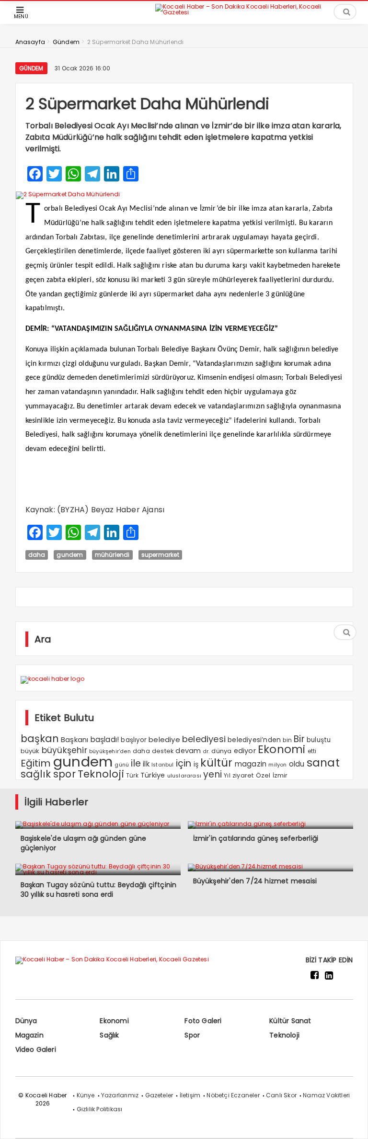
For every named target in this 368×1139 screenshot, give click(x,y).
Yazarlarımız (119, 1095)
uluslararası (184, 775)
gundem (70, 555)
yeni (212, 774)
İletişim (190, 1095)
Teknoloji (101, 774)
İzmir (280, 775)
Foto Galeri (202, 1021)
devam (188, 751)
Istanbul (162, 764)
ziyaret (242, 775)
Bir (299, 739)
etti (312, 751)
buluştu (319, 739)
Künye (86, 1095)
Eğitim (36, 763)
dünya (221, 751)
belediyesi (204, 739)
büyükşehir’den (110, 751)
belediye (164, 739)
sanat (323, 762)
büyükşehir (64, 750)
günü (122, 764)
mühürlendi (112, 555)
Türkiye (152, 775)
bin (287, 740)
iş (196, 764)
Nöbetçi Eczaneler (233, 1095)
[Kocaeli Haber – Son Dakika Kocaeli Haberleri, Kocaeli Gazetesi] (248, 11)
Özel (263, 775)
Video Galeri (35, 1049)
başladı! (105, 739)
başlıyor (134, 739)
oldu (297, 764)
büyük (30, 751)
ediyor (245, 751)
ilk (146, 764)
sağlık (36, 774)
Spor (192, 1035)
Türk (132, 775)
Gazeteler (159, 1095)
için (184, 763)
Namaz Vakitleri (326, 1095)
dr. (206, 751)
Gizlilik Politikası (100, 1109)
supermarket (160, 555)
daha (37, 555)
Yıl (227, 775)
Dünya (26, 1021)
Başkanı (74, 739)
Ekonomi (281, 749)
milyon (277, 764)
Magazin (29, 1035)
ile (136, 763)
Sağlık (109, 1035)
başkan (40, 738)
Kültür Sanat (290, 1021)
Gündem (31, 68)
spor (64, 774)
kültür (216, 762)
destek (162, 751)
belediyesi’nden (254, 739)
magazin (250, 764)
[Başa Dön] (351, 1122)
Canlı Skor (281, 1095)
